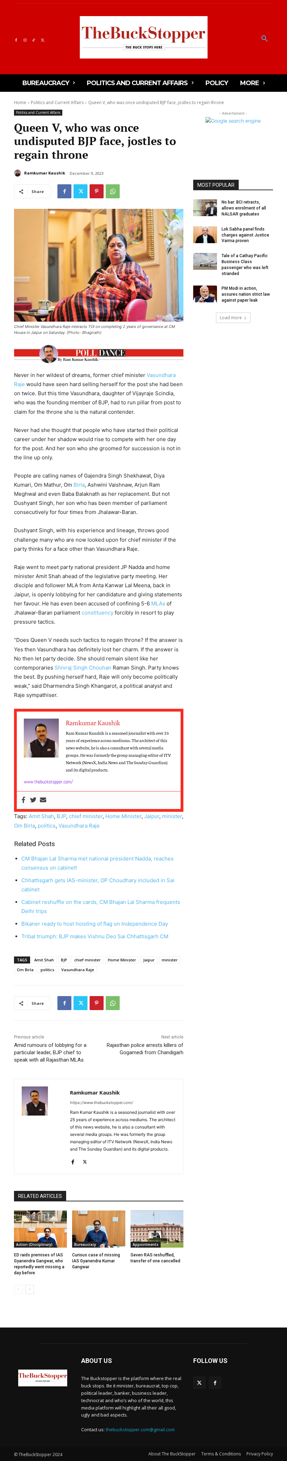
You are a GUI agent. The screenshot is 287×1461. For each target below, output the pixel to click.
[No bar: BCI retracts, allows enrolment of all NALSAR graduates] (205, 207)
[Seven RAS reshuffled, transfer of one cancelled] (157, 1229)
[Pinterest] (97, 191)
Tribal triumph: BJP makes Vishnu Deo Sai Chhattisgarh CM (94, 936)
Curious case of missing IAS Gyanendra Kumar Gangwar (96, 1261)
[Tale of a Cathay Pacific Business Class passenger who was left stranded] (205, 261)
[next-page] (29, 1289)
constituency (97, 612)
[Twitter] (42, 39)
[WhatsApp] (113, 191)
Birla (79, 484)
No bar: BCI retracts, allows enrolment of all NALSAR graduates (244, 208)
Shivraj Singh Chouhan (83, 667)
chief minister (86, 816)
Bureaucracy (85, 1244)
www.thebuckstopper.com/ (48, 781)
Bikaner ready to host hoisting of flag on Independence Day (95, 923)
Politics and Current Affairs (57, 102)
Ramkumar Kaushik (44, 173)
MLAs (158, 603)
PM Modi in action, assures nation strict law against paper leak (246, 294)
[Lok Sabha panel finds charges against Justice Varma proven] (205, 234)
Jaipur (151, 816)
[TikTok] (33, 39)
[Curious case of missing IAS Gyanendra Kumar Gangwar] (98, 1229)
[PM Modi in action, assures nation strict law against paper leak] (205, 294)
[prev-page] (18, 1289)
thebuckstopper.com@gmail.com (140, 1429)
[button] (264, 38)
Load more (231, 318)
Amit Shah (41, 816)
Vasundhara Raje (79, 825)
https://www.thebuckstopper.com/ (101, 1102)
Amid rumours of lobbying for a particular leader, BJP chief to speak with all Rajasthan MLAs (50, 1052)
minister (172, 816)
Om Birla (24, 825)
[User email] (43, 800)
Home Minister (123, 816)
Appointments (146, 1244)
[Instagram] (24, 39)
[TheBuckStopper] (144, 37)
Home (20, 102)
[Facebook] (16, 39)
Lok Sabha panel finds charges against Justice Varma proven (245, 235)
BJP (61, 816)
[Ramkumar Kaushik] (18, 173)
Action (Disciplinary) (34, 1244)
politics (47, 825)
